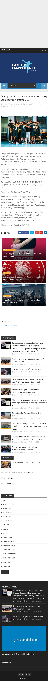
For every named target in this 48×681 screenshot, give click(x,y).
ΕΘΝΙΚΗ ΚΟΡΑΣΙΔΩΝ (9, 554)
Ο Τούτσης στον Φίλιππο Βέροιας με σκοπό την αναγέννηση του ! (22, 254)
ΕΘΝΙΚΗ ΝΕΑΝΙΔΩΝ (9, 558)
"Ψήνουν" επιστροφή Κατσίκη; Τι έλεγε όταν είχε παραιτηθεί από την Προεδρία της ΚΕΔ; (29, 403)
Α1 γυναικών (7, 512)
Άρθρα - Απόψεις (9, 504)
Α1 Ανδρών (7, 508)
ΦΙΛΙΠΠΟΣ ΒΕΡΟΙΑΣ (8, 107)
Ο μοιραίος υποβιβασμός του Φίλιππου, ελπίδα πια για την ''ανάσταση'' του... (23, 278)
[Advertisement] (24, 24)
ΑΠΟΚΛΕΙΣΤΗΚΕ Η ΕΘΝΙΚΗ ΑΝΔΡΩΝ (17, 472)
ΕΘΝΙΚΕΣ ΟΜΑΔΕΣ (8, 537)
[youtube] (45, 50)
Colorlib (28, 678)
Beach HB (6, 500)
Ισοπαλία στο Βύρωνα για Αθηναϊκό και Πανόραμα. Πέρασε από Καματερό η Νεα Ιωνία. (29, 426)
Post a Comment (11, 325)
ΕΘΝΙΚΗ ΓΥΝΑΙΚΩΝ (9, 545)
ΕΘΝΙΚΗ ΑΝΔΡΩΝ (8, 541)
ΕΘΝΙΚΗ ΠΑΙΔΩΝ (8, 566)
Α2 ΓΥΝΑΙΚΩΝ (7, 521)
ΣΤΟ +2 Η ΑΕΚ (7, 478)
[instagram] (42, 50)
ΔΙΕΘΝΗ (5, 533)
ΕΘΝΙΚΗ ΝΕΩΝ (7, 562)
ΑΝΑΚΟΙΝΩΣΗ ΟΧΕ (9, 483)
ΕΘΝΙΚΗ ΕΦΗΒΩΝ (8, 550)
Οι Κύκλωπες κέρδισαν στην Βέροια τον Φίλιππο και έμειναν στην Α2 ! (24, 301)
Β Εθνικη (6, 529)
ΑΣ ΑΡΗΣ (38, 104)
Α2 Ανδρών (30, 104)
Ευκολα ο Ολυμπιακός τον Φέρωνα (27, 369)
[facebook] (39, 50)
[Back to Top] (29, 674)
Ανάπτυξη (6, 525)
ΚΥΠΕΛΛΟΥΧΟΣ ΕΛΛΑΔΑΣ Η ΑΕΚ (26, 462)
